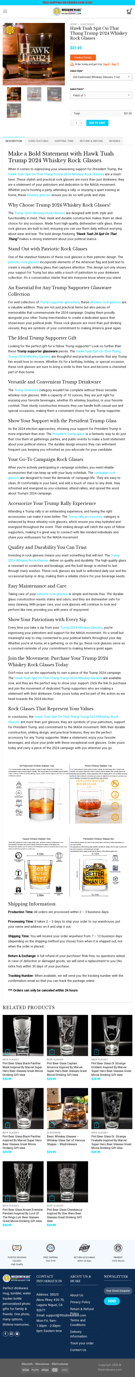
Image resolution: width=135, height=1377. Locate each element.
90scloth (27, 1364)
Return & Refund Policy (82, 1311)
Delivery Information (78, 1334)
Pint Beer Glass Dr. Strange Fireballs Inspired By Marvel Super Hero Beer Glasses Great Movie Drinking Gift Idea (111, 1142)
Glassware (87, 24)
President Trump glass (68, 434)
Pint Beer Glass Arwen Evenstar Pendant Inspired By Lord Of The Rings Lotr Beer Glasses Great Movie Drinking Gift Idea (23, 1215)
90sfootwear (60, 1364)
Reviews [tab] (114, 141)
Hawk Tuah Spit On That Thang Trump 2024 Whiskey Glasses (58, 678)
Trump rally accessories (85, 516)
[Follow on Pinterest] (17, 1334)
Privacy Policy (80, 1302)
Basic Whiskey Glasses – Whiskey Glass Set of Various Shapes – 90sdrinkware (66, 1140)
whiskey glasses (39, 195)
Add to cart (97, 122)
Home (73, 24)
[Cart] (129, 11)
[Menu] (5, 11)
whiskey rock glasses (105, 302)
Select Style (76, 71)
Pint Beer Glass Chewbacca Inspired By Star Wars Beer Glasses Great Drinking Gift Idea (64, 1215)
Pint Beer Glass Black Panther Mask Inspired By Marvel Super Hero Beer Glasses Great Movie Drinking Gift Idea (23, 1069)
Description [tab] (13, 141)
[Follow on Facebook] (5, 1334)
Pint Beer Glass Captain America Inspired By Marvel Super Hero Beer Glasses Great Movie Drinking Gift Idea (67, 1069)
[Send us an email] (11, 1334)
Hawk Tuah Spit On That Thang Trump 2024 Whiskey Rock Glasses (56, 174)
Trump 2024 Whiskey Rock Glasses (39, 213)
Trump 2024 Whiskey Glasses (81, 627)
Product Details (83, 57)
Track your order (82, 1343)
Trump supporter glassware (59, 302)
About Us (76, 1295)
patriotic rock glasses (23, 262)
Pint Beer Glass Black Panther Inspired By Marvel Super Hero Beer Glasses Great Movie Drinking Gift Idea (22, 1142)
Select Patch (77, 89)
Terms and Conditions (78, 1322)
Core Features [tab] (38, 141)
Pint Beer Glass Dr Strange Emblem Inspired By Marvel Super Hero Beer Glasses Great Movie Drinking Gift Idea (111, 1069)
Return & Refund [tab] (91, 141)
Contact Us (78, 1350)
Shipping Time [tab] (64, 141)
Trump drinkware (26, 390)
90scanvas (42, 1364)
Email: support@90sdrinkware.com (61, 1315)
